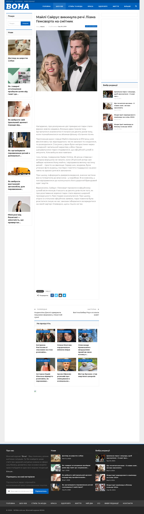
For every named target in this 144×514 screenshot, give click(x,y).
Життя (116, 6)
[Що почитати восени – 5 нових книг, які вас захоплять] (108, 105)
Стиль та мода (75, 6)
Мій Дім (89, 503)
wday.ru (48, 291)
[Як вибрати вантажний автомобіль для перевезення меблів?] (19, 170)
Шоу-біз (59, 6)
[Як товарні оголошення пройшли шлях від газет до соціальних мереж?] (19, 76)
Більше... (9, 471)
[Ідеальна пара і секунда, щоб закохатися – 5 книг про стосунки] (108, 94)
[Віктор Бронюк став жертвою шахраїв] (87, 364)
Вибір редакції (29, 1)
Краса (90, 6)
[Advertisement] (66, 109)
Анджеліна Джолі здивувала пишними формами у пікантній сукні (48, 314)
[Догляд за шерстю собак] (19, 47)
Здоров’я (103, 6)
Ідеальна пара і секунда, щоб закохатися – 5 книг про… (124, 94)
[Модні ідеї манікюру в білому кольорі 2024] (108, 126)
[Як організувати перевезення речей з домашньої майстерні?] (19, 140)
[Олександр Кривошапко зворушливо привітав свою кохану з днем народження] (87, 335)
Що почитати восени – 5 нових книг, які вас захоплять (124, 105)
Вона (24, 456)
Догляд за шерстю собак (72, 456)
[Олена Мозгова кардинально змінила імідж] (66, 335)
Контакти (9, 1)
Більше (127, 6)
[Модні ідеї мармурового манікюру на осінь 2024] (108, 117)
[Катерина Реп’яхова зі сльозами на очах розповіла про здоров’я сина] (45, 335)
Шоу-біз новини (91, 26)
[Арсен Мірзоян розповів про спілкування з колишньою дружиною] (66, 364)
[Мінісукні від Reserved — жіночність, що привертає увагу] (19, 204)
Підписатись (41, 491)
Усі (98, 503)
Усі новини (18, 1)
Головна (47, 6)
